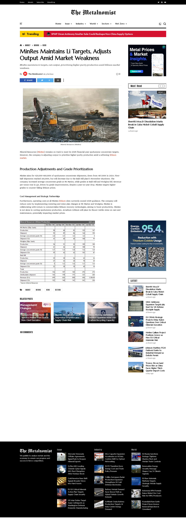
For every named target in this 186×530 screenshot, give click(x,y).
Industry (80, 23)
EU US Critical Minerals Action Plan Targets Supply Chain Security (77, 492)
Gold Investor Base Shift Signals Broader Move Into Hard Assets (77, 481)
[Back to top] (179, 524)
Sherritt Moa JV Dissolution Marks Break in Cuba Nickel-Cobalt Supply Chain (146, 124)
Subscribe (40, 2)
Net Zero (120, 23)
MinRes (41, 152)
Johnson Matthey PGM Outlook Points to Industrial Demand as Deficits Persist (156, 352)
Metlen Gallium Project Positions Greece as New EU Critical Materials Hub (156, 336)
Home (22, 2)
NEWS (44, 45)
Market (27, 45)
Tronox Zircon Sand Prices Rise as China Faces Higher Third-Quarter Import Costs (155, 367)
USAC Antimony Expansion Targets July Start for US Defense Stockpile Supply (155, 306)
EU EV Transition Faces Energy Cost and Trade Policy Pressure (114, 468)
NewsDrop (51, 2)
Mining (36, 45)
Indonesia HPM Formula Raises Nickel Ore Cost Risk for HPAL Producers (151, 493)
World (93, 23)
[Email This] (57, 80)
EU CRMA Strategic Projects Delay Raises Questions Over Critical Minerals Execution (156, 321)
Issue (67, 23)
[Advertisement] (71, 415)
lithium (62, 201)
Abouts (30, 2)
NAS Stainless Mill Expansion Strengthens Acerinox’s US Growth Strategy (86, 34)
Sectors (105, 23)
